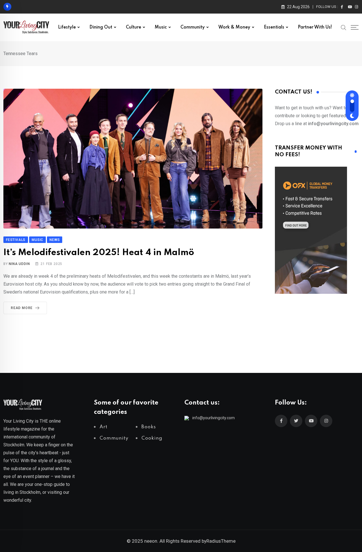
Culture (133, 27)
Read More (22, 308)
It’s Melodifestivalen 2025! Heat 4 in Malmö (98, 252)
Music (161, 27)
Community (192, 27)
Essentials (274, 27)
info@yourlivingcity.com (213, 418)
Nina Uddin (19, 264)
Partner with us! (315, 27)
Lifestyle (67, 27)
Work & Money (234, 27)
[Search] (343, 27)
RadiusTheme (221, 541)
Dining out (100, 27)
